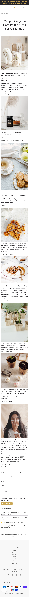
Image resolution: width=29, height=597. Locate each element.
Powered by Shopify (20, 593)
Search (14, 550)
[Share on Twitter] (5, 466)
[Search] (24, 7)
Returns (14, 554)
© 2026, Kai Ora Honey (9, 593)
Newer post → (24, 473)
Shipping (14, 563)
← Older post (4, 473)
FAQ (14, 556)
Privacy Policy (14, 558)
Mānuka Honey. (15, 461)
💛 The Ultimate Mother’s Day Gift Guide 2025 (13, 522)
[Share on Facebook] (1, 466)
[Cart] (26, 7)
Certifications (14, 552)
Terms (14, 561)
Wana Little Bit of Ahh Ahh (8, 531)
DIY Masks (6, 443)
